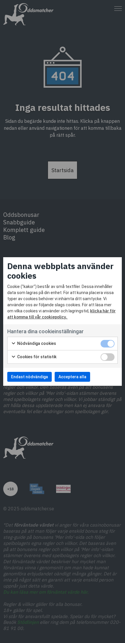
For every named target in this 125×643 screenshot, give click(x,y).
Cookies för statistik (36, 356)
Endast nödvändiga (29, 376)
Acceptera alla (72, 376)
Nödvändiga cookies (36, 343)
